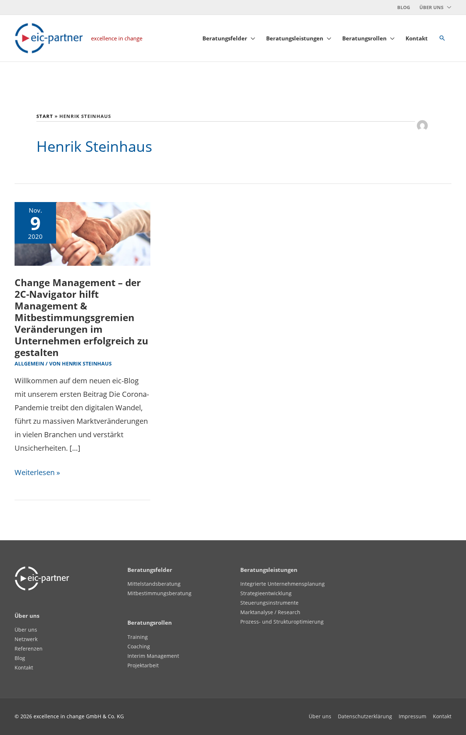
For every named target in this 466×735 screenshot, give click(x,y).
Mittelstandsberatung (154, 583)
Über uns (26, 629)
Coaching (138, 646)
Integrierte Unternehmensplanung (282, 583)
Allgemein (29, 363)
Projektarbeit (143, 665)
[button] (442, 38)
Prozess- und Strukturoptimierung (282, 621)
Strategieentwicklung (266, 593)
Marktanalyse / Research (270, 612)
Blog (20, 658)
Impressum (412, 716)
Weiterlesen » (37, 471)
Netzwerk (26, 639)
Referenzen (29, 648)
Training (137, 636)
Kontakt (24, 667)
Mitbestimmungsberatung (159, 593)
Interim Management (153, 655)
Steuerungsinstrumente (269, 602)
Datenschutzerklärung (365, 716)
